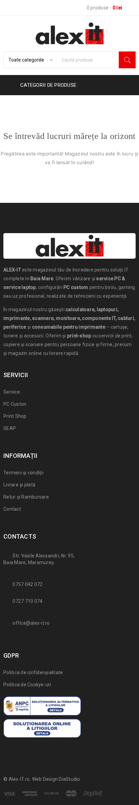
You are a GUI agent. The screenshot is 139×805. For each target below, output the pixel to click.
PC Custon (14, 404)
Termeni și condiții (23, 472)
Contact (12, 509)
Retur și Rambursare (26, 497)
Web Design (45, 779)
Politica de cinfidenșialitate (33, 672)
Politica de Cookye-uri (27, 684)
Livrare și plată (19, 484)
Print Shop (15, 416)
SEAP (9, 428)
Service (11, 392)
